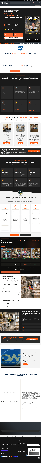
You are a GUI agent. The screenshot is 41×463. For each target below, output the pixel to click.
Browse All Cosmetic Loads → (35, 240)
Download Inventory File (27, 0)
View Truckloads (6, 143)
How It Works (20, 441)
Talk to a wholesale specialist (15, 226)
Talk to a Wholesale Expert (14, 37)
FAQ (18, 446)
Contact (25, 364)
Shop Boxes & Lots (34, 143)
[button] (34, 2)
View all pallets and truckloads (5, 228)
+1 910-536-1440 (5, 448)
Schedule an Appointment (36, 0)
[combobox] (20, 3)
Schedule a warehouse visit (36, 225)
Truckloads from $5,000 (18, 34)
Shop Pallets (20, 143)
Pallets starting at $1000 (9, 34)
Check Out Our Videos (21, 443)
